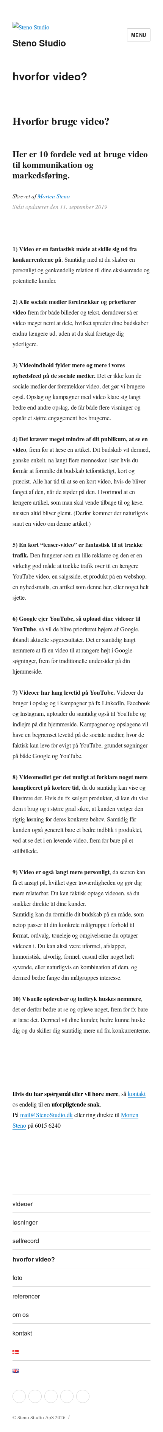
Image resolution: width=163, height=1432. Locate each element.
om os (21, 1314)
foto (17, 1277)
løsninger (25, 1222)
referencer (26, 1296)
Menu (138, 34)
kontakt (137, 1093)
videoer (23, 1203)
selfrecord (26, 1240)
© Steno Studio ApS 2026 (39, 1417)
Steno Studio (39, 43)
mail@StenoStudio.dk (46, 1115)
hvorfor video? (34, 1259)
